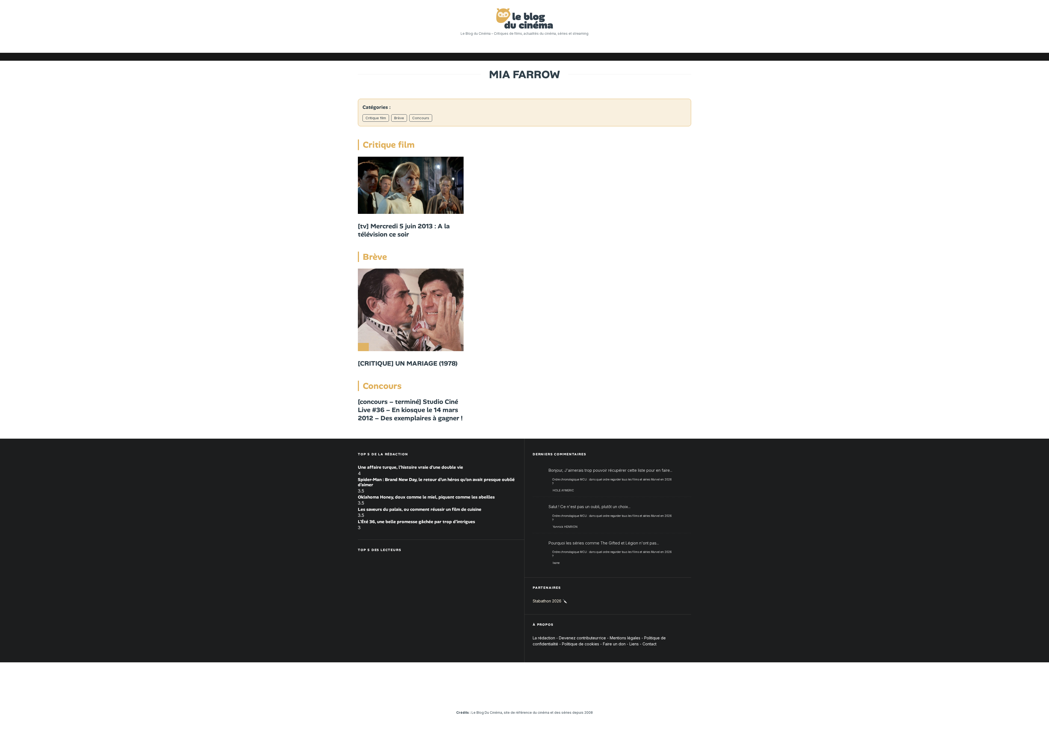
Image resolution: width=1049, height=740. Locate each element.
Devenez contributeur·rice (582, 638)
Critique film (376, 118)
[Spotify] (679, 57)
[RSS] (687, 57)
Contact (649, 644)
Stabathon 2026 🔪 (550, 601)
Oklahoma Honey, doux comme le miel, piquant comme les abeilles (426, 497)
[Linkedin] (654, 57)
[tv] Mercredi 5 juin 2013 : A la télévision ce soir (404, 230)
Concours (420, 118)
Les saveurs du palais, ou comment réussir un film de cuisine (419, 509)
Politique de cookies (580, 644)
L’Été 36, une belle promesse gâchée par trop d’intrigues (416, 522)
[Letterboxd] (671, 57)
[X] (630, 57)
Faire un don (614, 644)
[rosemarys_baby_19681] (411, 185)
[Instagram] (638, 57)
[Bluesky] (662, 57)
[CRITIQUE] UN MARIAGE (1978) (408, 363)
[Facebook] (621, 57)
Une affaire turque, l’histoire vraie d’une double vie (410, 467)
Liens (634, 644)
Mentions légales (625, 638)
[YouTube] (646, 57)
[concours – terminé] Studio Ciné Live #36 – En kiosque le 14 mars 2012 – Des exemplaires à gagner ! (410, 410)
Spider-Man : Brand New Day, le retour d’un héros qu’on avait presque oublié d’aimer (436, 482)
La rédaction (544, 638)
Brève (399, 118)
